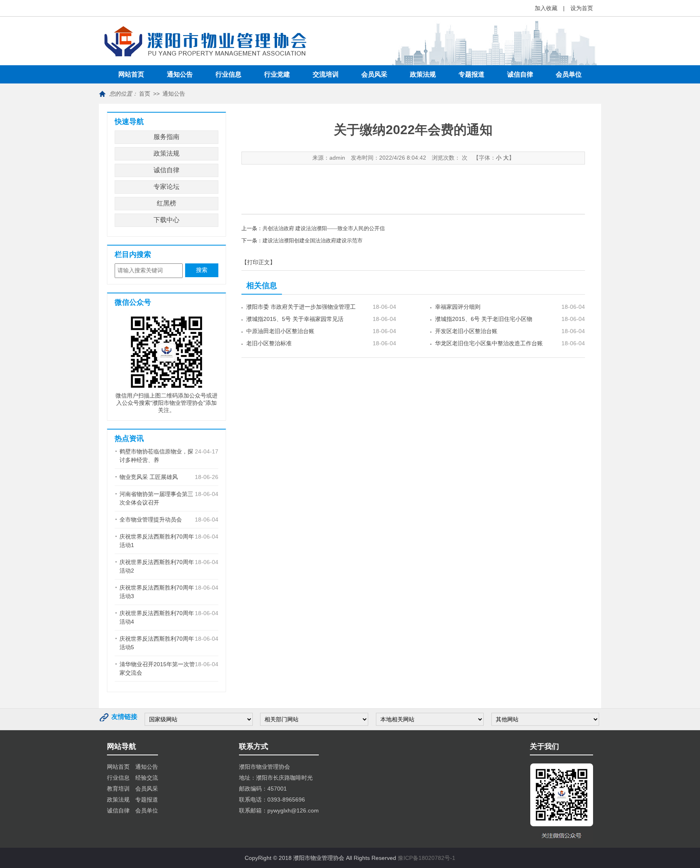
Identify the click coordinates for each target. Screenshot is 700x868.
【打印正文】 (258, 262)
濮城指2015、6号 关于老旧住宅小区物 (483, 319)
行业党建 (277, 74)
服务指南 (166, 136)
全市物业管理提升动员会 (151, 519)
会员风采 (374, 74)
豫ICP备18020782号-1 (426, 858)
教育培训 (118, 788)
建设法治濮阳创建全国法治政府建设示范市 (312, 240)
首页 (144, 93)
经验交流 (146, 777)
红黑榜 (166, 203)
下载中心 (166, 219)
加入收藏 (546, 8)
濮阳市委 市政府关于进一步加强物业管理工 (301, 307)
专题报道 (471, 74)
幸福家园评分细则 (457, 307)
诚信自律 (520, 74)
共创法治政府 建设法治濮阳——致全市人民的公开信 (323, 228)
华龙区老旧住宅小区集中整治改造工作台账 (489, 343)
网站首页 (131, 74)
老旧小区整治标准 (269, 343)
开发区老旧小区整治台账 (466, 331)
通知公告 (180, 74)
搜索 (201, 270)
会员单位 (569, 74)
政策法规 (423, 74)
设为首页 (581, 8)
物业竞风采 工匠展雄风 (149, 477)
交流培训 (326, 74)
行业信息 (228, 74)
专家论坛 (166, 186)
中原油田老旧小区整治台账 (280, 331)
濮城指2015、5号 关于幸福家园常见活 (295, 319)
